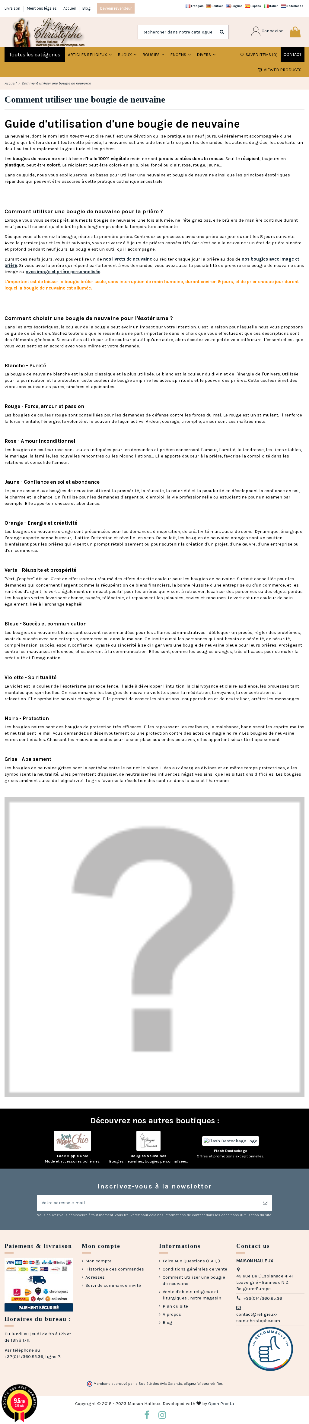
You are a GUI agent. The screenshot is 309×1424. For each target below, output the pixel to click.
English (237, 6)
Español (256, 6)
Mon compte (98, 1261)
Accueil (70, 8)
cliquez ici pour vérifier (203, 1383)
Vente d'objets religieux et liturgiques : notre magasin (192, 1295)
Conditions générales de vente (195, 1269)
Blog (86, 8)
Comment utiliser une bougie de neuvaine (194, 1280)
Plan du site (175, 1306)
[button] (127, 54)
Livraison (13, 8)
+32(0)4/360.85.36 (263, 1298)
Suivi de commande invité (113, 1285)
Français (197, 6)
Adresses (95, 1277)
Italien (274, 6)
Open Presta (221, 1403)
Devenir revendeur (116, 8)
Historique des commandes (114, 1269)
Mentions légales (42, 8)
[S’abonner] (265, 1203)
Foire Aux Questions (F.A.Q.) (191, 1261)
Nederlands (294, 6)
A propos (172, 1314)
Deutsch (217, 6)
